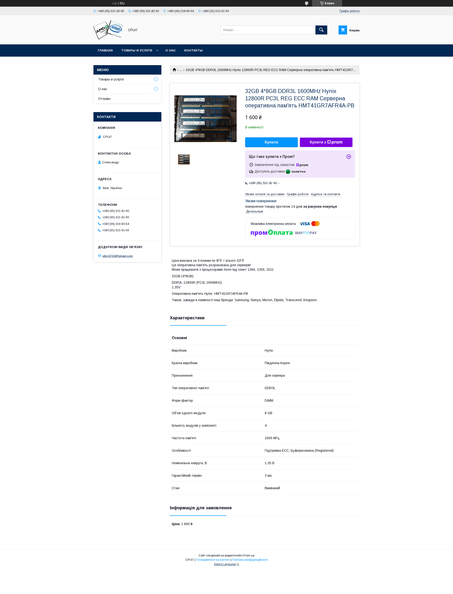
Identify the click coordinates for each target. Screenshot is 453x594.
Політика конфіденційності (250, 559)
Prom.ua (248, 555)
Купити (271, 142)
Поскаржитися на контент (213, 559)
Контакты (193, 50)
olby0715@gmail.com (117, 255)
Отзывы (104, 99)
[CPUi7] (107, 38)
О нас (170, 50)
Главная (105, 50)
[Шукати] (321, 29)
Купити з (318, 142)
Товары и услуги (136, 50)
